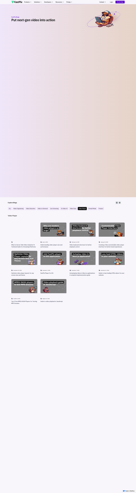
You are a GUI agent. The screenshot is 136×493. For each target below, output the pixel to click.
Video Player (82, 208)
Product (101, 208)
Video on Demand (43, 208)
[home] (16, 2)
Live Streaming (54, 208)
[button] (102, 2)
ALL (10, 208)
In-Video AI (64, 208)
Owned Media (92, 208)
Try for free (120, 2)
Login (111, 2)
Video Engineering (18, 208)
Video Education (30, 208)
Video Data (73, 208)
